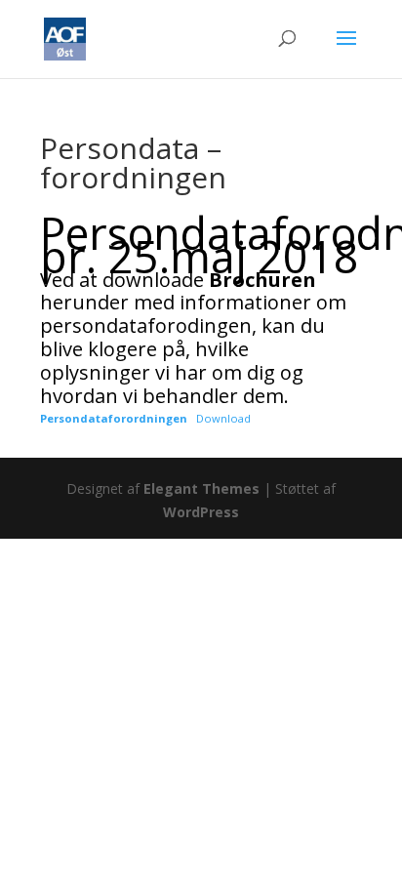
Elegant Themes (201, 488)
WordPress (201, 512)
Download (223, 418)
